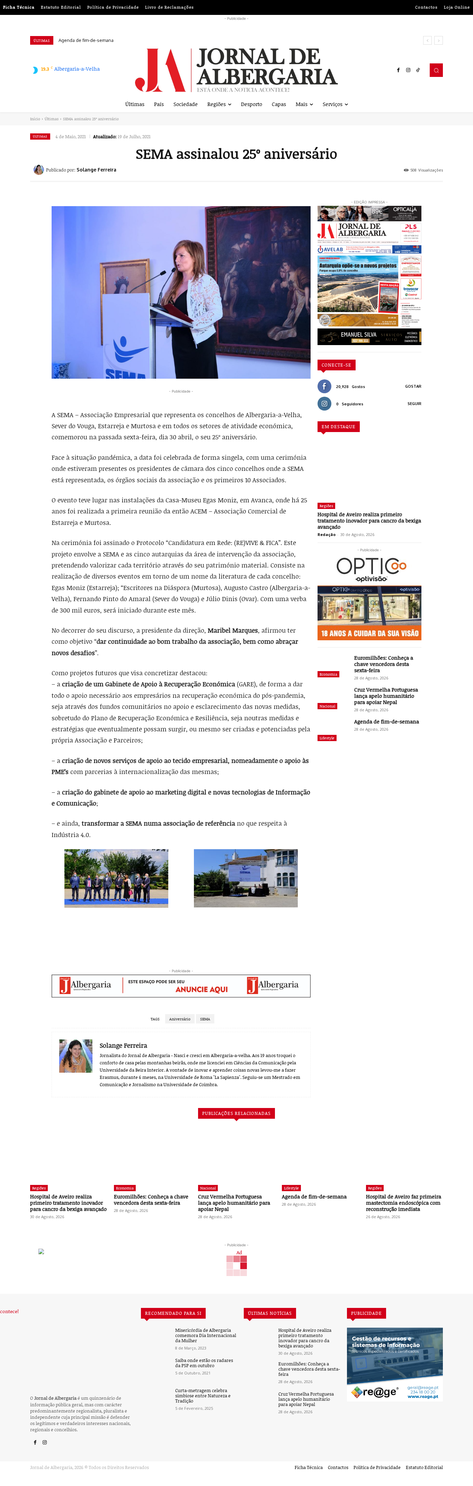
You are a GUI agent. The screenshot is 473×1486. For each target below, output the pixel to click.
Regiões (326, 505)
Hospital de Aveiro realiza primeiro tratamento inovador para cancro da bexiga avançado (369, 520)
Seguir (414, 403)
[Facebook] (398, 70)
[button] (436, 70)
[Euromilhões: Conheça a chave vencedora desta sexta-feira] (333, 666)
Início (35, 118)
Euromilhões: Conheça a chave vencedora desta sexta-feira (383, 664)
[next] (438, 40)
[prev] (427, 40)
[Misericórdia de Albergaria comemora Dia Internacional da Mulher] (155, 1339)
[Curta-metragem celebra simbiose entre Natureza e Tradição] (155, 1399)
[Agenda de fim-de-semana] (333, 730)
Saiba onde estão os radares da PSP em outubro (204, 1363)
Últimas (52, 118)
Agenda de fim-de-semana (386, 721)
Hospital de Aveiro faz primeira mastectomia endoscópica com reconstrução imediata (153, 40)
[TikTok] (418, 70)
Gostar (413, 386)
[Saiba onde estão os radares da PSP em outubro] (155, 1369)
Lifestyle (327, 737)
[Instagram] (408, 70)
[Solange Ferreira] (40, 170)
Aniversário (179, 1018)
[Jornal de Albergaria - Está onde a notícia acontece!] (236, 70)
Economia (328, 674)
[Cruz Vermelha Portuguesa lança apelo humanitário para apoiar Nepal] (333, 698)
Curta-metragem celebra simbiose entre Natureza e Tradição (203, 1396)
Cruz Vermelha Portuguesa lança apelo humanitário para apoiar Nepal (386, 695)
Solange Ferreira (96, 170)
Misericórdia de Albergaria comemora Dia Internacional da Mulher (205, 1335)
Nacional (327, 706)
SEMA (205, 1018)
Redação (327, 534)
